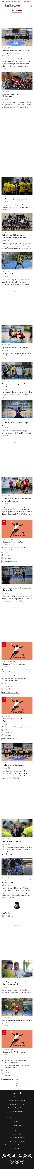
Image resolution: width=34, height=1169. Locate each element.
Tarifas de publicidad (17, 1108)
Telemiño (17, 1121)
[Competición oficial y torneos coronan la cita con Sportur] (17, 867)
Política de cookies (17, 1141)
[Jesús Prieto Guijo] (17, 905)
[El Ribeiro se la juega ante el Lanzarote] (17, 186)
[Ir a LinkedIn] (20, 1156)
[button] (31, 5)
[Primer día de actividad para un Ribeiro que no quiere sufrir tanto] (17, 37)
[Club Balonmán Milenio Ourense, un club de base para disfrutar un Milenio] (17, 222)
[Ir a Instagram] (14, 1156)
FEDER (17, 1148)
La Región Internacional (17, 1118)
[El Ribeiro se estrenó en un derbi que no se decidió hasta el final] (17, 485)
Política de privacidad (17, 1137)
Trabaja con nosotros (17, 1100)
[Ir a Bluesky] (30, 1156)
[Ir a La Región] (12, 5)
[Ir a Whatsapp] (12, 1162)
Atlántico (17, 1125)
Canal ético (17, 1134)
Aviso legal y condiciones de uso (17, 1145)
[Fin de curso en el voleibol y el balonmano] (17, 81)
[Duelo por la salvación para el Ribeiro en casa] (17, 371)
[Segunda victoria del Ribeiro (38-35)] (17, 334)
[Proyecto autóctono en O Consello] (17, 828)
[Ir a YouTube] (25, 1156)
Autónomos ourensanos (13, 2)
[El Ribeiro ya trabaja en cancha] (17, 752)
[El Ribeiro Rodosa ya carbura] (17, 261)
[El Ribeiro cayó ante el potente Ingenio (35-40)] (17, 409)
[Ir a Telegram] (17, 1162)
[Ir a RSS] (22, 1162)
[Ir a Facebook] (4, 1156)
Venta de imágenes (17, 1111)
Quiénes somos (17, 1097)
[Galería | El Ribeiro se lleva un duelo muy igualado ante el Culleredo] (17, 1007)
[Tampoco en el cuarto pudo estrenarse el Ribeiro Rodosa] (17, 575)
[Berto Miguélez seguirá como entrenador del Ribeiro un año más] (17, 969)
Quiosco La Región (17, 1104)
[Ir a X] (9, 1156)
